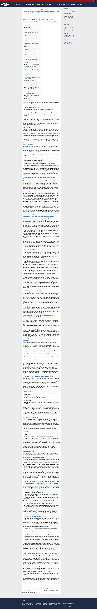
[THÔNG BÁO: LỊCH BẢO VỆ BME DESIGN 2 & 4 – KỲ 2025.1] (69, 13)
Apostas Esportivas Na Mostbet (30, 51)
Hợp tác (65, 4)
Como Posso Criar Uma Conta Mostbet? (32, 64)
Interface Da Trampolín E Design (31, 80)
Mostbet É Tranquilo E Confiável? (31, 85)
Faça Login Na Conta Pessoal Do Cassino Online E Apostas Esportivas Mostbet (31, 43)
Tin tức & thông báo (26, 4)
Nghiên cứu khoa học (50, 4)
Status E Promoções (28, 29)
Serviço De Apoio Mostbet (29, 93)
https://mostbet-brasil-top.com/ (42, 142)
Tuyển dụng (71, 4)
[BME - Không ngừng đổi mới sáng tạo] (6, 4)
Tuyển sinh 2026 (78, 4)
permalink (48, 588)
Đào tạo (34, 4)
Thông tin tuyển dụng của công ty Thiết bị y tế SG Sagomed (68, 32)
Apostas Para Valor (28, 91)
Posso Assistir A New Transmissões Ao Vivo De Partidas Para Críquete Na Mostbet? (32, 88)
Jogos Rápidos (28, 98)
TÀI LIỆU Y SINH (40, 4)
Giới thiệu (17, 4)
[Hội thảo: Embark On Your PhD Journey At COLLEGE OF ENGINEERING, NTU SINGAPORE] (69, 37)
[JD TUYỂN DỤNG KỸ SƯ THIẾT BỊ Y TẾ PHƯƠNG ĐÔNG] (69, 27)
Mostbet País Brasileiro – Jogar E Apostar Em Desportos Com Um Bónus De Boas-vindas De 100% (32, 77)
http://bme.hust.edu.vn (70, 603)
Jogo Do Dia (27, 27)
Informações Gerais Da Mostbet (30, 66)
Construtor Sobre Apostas (29, 37)
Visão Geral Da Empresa (29, 62)
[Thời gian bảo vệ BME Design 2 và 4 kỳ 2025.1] (68, 20)
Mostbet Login (27, 46)
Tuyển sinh (59, 4)
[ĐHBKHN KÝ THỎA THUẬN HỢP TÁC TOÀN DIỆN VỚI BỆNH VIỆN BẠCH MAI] (69, 42)
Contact (26, 610)
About (23, 610)
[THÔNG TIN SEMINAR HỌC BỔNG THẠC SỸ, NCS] (69, 17)
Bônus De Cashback (29, 82)
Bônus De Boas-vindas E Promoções (31, 57)
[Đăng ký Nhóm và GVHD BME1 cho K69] (68, 24)
